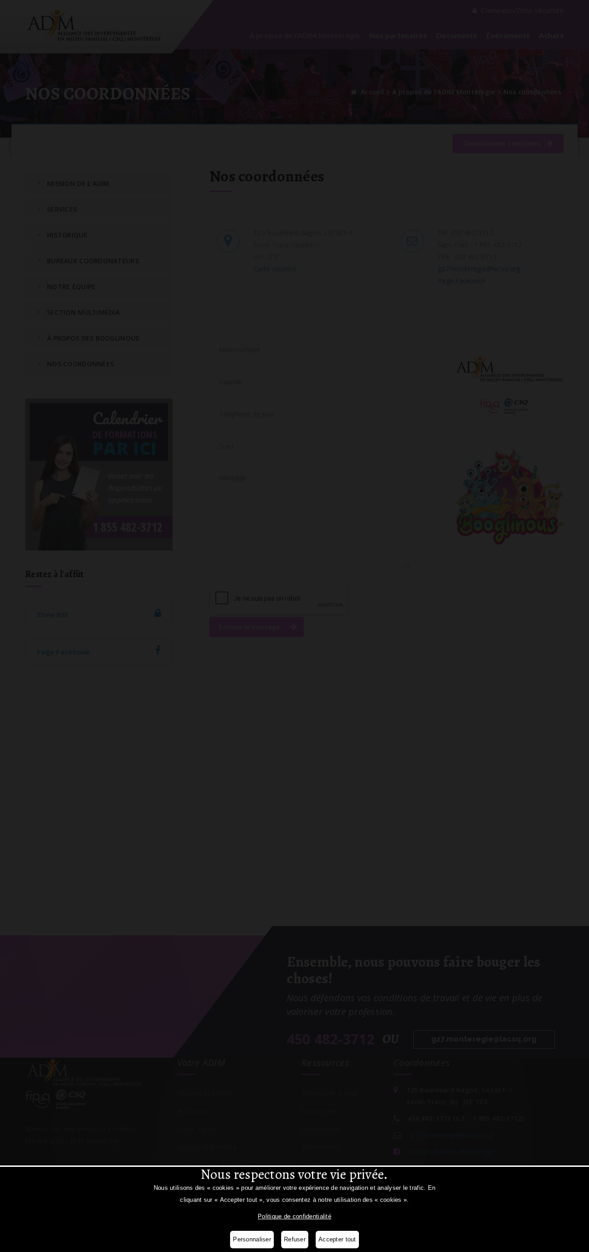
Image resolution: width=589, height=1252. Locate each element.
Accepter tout (337, 1239)
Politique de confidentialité (294, 1216)
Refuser (295, 1239)
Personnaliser (252, 1239)
